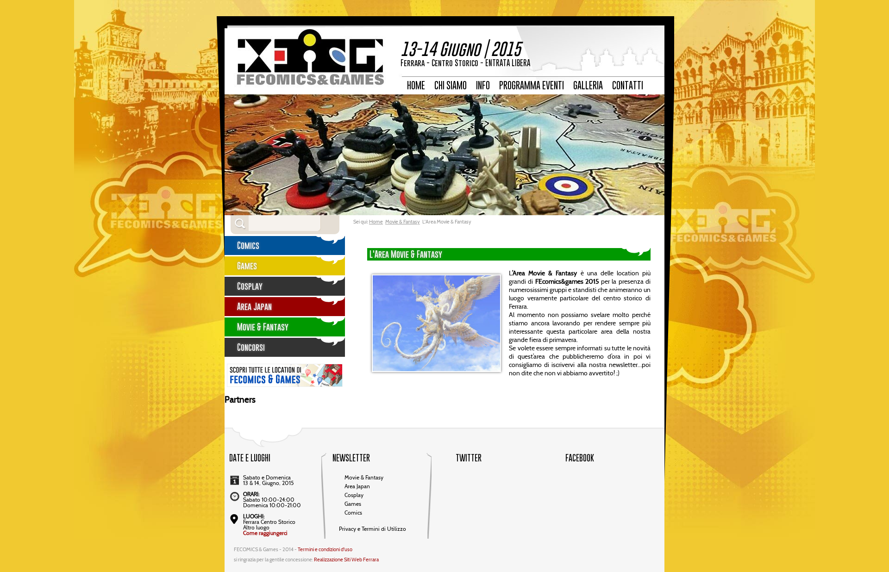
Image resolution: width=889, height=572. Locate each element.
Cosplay (250, 286)
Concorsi (251, 347)
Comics (248, 245)
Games (247, 266)
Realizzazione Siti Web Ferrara (346, 560)
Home (376, 222)
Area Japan (254, 306)
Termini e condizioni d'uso (325, 550)
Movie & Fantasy (402, 222)
